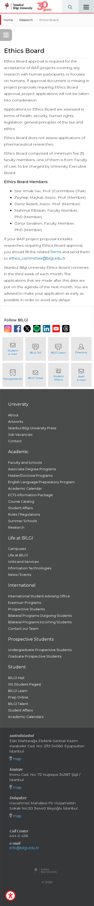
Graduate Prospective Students (34, 656)
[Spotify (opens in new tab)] (37, 328)
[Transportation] (12, 375)
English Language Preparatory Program (41, 482)
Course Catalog (21, 501)
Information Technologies (29, 568)
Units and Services (23, 562)
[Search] (70, 6)
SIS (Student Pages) (24, 684)
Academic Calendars (25, 717)
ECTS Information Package (30, 495)
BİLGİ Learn (17, 691)
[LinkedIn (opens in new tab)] (47, 328)
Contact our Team (23, 629)
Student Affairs (20, 508)
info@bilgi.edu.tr (24, 848)
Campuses (17, 549)
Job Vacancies (20, 435)
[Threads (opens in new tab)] (66, 328)
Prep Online (18, 697)
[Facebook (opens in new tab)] (18, 328)
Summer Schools (22, 521)
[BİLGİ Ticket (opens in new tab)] (35, 375)
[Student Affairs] (58, 375)
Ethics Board (48, 20)
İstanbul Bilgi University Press (32, 428)
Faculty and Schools (25, 463)
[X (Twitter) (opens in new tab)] (28, 328)
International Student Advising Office (39, 596)
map (16, 759)
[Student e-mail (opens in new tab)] (12, 349)
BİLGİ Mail (16, 678)
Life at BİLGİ (18, 555)
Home (8, 20)
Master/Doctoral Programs (30, 476)
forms (55, 252)
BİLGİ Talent (18, 704)
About (13, 415)
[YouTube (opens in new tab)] (56, 328)
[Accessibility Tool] (10, 895)
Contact (15, 441)
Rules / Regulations (24, 514)
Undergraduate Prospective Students (40, 650)
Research (26, 20)
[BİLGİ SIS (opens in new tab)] (35, 349)
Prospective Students (26, 609)
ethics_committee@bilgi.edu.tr (37, 258)
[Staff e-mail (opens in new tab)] (81, 375)
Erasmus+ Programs (24, 603)
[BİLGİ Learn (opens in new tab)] (58, 349)
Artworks (15, 422)
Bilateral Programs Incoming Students (40, 622)
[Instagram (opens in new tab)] (8, 328)
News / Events (19, 575)
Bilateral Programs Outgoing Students (40, 616)
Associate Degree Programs (32, 469)
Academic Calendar (25, 488)
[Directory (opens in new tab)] (81, 349)
